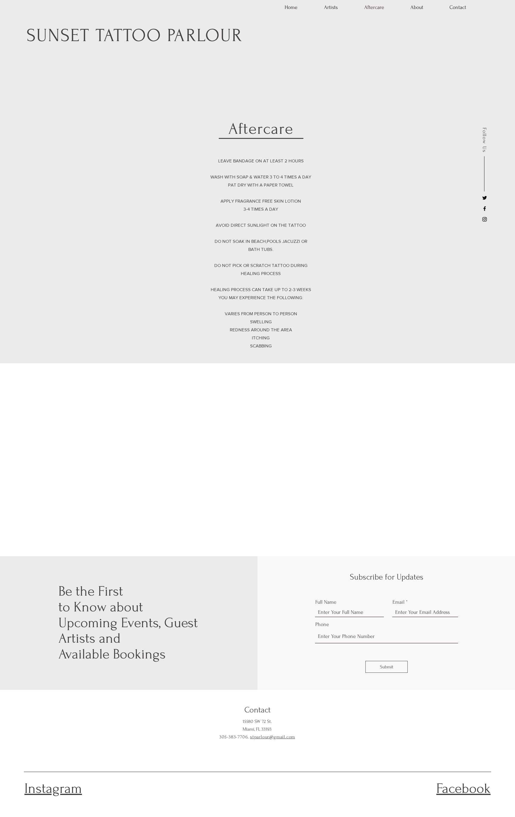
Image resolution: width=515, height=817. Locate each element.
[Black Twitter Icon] (485, 198)
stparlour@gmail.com (272, 737)
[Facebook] (485, 209)
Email (398, 602)
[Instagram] (485, 219)
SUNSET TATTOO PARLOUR (135, 35)
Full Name (325, 602)
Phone (322, 624)
